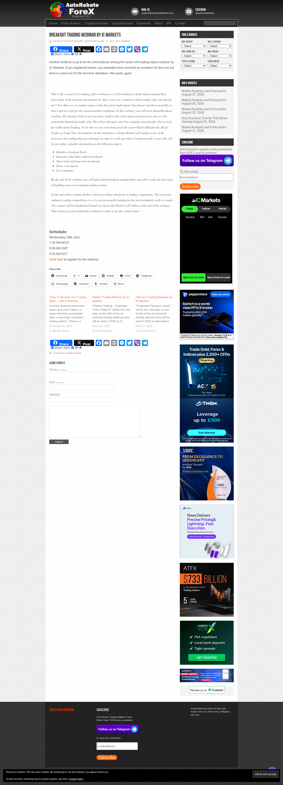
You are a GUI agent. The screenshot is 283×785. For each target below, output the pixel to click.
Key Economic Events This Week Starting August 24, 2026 (204, 119)
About (158, 23)
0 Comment (124, 41)
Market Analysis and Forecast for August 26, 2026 (204, 101)
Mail (56, 382)
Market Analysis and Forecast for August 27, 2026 (204, 92)
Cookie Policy (76, 779)
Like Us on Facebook (61, 710)
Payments (144, 23)
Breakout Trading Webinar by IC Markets (85, 35)
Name (58, 369)
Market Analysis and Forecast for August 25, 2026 (204, 110)
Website (54, 394)
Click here (56, 259)
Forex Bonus (74, 353)
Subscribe (190, 186)
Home (53, 23)
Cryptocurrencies (96, 23)
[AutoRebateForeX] (74, 16)
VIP (168, 23)
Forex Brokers (71, 23)
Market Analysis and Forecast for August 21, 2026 (204, 129)
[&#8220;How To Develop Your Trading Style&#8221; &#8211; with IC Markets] (70, 314)
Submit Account (122, 23)
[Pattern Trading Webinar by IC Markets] (114, 314)
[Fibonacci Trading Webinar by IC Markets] (157, 314)
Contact (180, 23)
